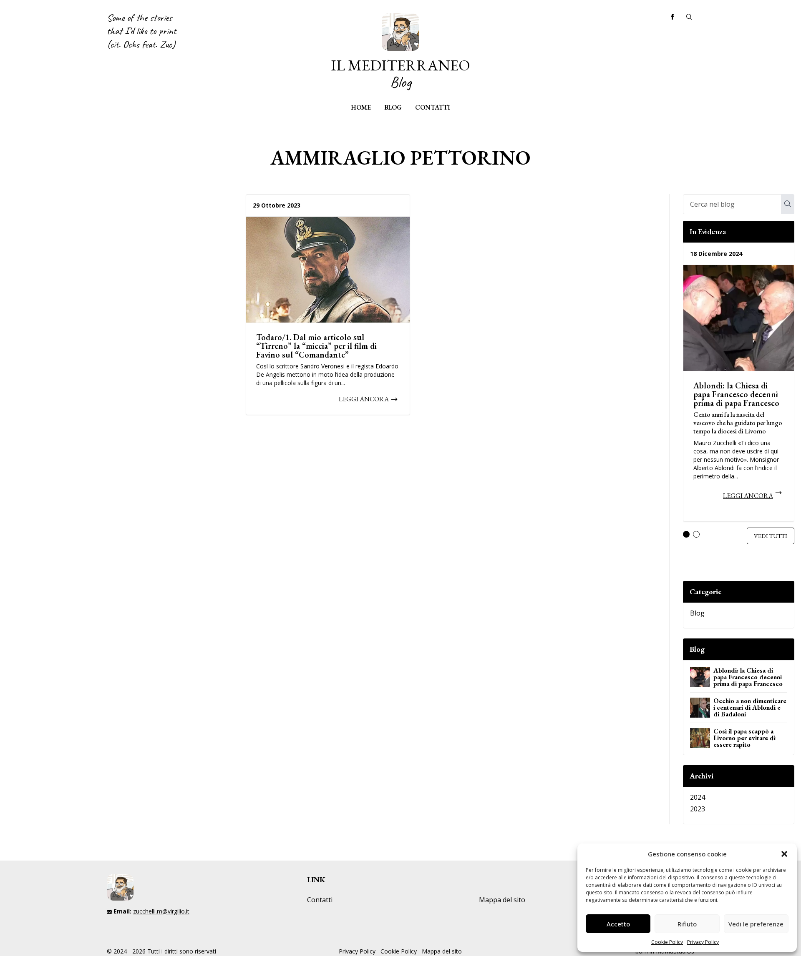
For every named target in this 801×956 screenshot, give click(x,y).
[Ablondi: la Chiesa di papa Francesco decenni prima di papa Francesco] (738, 318)
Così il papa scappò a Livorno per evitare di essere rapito (744, 738)
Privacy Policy (703, 942)
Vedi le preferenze (755, 924)
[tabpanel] (738, 385)
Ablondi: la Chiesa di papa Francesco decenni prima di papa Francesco (736, 394)
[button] (784, 854)
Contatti (432, 107)
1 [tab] (686, 534)
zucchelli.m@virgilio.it (161, 911)
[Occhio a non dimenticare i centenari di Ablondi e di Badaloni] (700, 708)
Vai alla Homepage (400, 51)
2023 (697, 808)
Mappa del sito (502, 899)
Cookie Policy (667, 942)
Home (361, 107)
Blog (393, 107)
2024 (697, 797)
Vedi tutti (770, 536)
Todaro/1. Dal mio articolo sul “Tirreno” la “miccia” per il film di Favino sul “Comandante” (316, 346)
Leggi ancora (364, 399)
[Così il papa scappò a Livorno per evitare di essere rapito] (700, 738)
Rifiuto (687, 924)
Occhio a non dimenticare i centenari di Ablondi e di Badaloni (749, 707)
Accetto (618, 924)
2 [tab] (696, 534)
